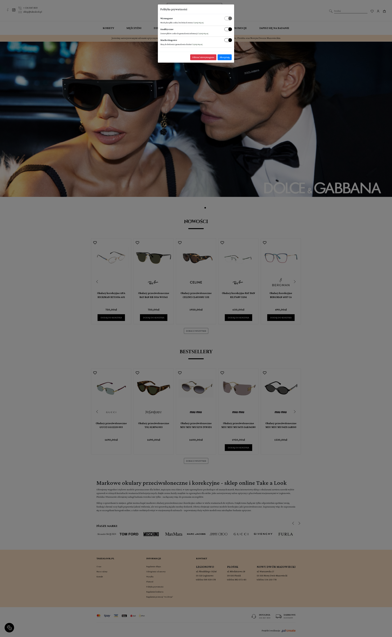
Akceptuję (225, 57)
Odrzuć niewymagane (203, 57)
